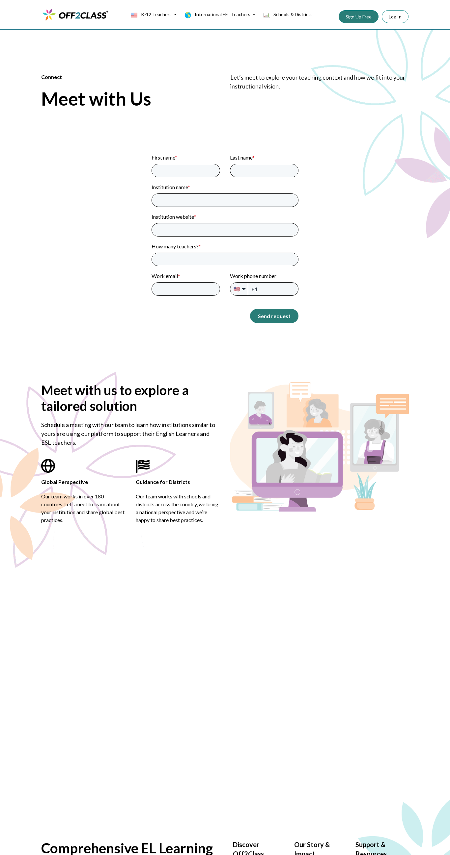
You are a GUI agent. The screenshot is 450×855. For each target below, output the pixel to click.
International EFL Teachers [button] (222, 14)
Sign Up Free (359, 16)
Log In (395, 16)
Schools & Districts (292, 14)
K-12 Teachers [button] (156, 14)
